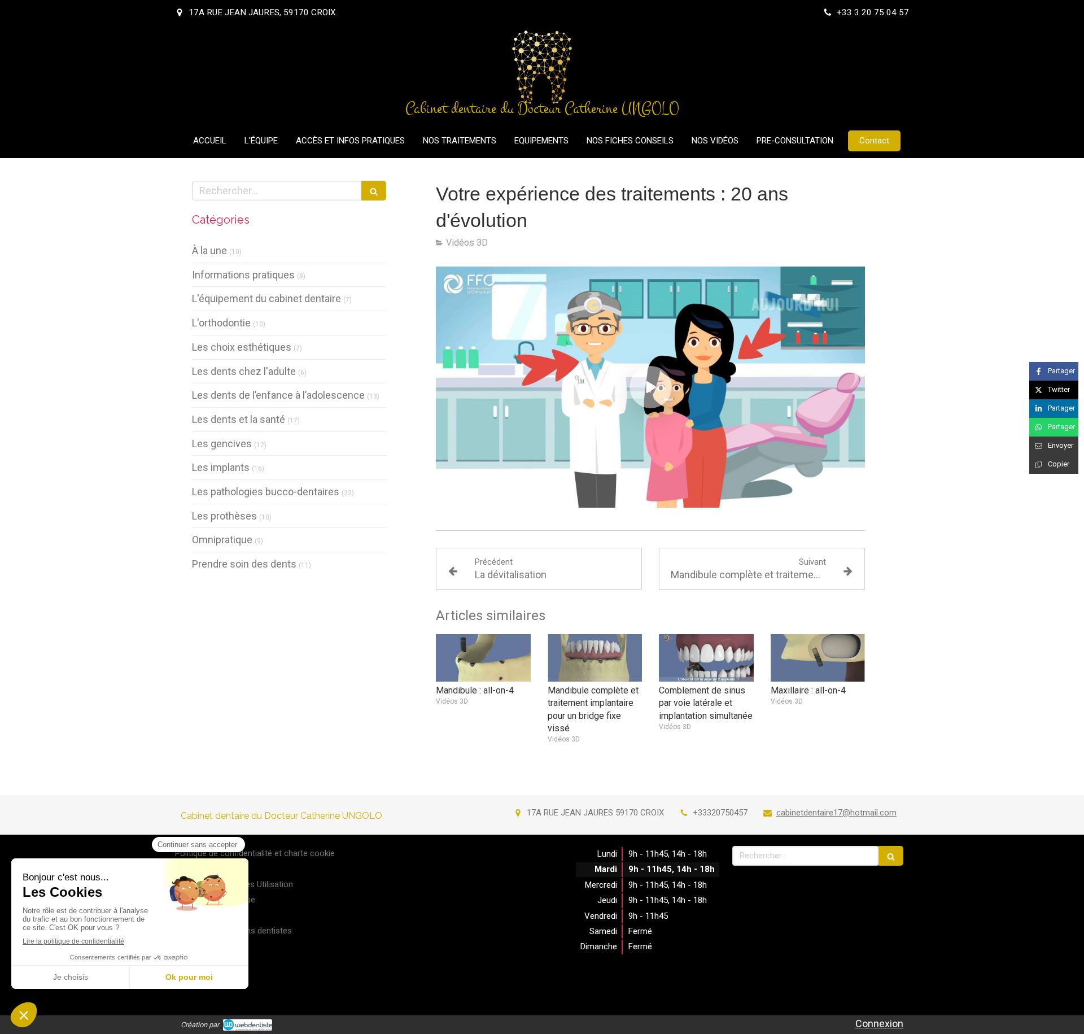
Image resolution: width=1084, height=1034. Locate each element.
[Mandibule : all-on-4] (483, 658)
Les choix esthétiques (241, 347)
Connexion (879, 1023)
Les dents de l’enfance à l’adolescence (278, 395)
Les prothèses (224, 516)
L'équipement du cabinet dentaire (266, 298)
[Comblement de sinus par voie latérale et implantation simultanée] (706, 658)
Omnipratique (222, 540)
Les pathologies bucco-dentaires (265, 492)
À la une (209, 250)
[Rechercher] (373, 190)
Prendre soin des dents (244, 564)
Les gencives (222, 444)
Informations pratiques (243, 275)
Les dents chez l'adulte (244, 371)
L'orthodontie (221, 323)
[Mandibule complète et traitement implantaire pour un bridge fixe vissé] (595, 658)
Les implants (221, 467)
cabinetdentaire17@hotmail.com (836, 813)
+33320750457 (720, 813)
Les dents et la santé (238, 419)
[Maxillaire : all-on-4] (818, 658)
